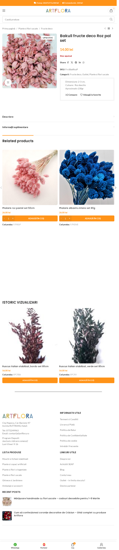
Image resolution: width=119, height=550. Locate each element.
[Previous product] (105, 28)
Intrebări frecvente (69, 446)
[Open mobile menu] (4, 10)
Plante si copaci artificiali (14, 464)
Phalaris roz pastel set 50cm (18, 208)
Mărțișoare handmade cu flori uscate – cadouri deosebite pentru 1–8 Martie (57, 498)
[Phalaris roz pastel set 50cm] (30, 177)
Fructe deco (47, 28)
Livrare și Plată (67, 424)
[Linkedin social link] (80, 62)
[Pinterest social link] (76, 62)
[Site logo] (58, 10)
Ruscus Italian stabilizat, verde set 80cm (82, 366)
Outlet (85, 74)
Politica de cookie (68, 440)
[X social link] (72, 62)
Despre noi (65, 459)
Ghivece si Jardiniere (12, 480)
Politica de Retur (68, 430)
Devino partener (68, 485)
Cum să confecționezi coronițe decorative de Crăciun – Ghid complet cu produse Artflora (60, 514)
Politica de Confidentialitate (73, 435)
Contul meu (65, 475)
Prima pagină (8, 28)
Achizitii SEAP (67, 464)
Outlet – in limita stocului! (72, 480)
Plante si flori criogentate (14, 469)
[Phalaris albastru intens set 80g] (87, 177)
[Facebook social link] (68, 62)
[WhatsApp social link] (83, 62)
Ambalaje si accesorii (12, 485)
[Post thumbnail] (7, 501)
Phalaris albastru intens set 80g (77, 208)
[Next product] (112, 28)
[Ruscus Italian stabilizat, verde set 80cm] (87, 336)
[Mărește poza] (8, 82)
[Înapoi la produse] (109, 28)
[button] (30, 218)
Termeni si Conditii (69, 419)
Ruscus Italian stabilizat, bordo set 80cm (25, 366)
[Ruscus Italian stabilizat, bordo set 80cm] (30, 336)
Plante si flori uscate (28, 28)
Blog (62, 469)
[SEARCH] (111, 19)
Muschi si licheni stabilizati (15, 459)
